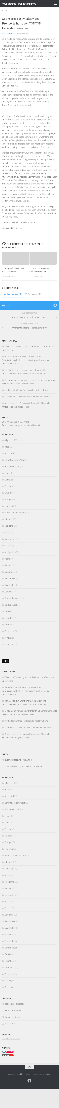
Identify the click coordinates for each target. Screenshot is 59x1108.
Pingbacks (34, 294)
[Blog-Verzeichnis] (8, 1052)
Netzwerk (9, 545)
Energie (8, 499)
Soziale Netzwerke (12, 598)
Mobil (5, 10)
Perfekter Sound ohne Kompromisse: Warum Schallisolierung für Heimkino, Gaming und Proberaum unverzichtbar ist (25, 360)
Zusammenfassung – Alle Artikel (15, 421)
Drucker (8, 492)
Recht (7, 558)
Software (8, 591)
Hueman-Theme (44, 1074)
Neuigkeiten (10, 552)
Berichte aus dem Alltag (15, 460)
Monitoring (9, 539)
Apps (7, 446)
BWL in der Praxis (12, 466)
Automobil (9, 453)
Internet (8, 519)
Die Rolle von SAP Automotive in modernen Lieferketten (28, 396)
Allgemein (9, 440)
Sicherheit (9, 572)
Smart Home (10, 578)
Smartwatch (10, 585)
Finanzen (9, 506)
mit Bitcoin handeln (13, 1010)
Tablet (7, 611)
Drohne (8, 486)
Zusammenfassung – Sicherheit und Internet (21, 425)
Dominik (9, 33)
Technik (8, 618)
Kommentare (13, 294)
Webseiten (9, 631)
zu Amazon (10, 1023)
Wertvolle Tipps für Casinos (11, 1039)
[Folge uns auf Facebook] (55, 305)
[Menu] (55, 3)
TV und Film (9, 624)
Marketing (9, 525)
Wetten (8, 637)
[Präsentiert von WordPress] (21, 1074)
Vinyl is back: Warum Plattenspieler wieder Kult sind (26, 390)
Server (7, 565)
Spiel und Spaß (11, 604)
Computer (9, 479)
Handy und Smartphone (15, 512)
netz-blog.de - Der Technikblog (19, 3)
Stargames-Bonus (12, 1017)
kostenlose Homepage (14, 1003)
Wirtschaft (9, 644)
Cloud (7, 473)
